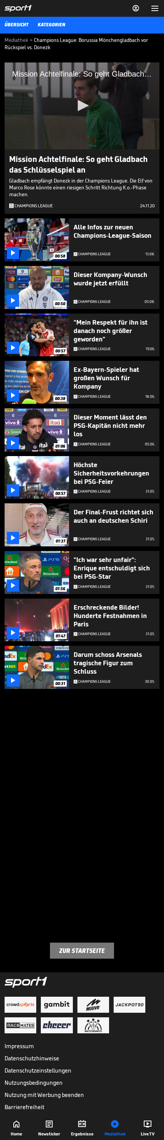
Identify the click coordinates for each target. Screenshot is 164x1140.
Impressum (19, 1046)
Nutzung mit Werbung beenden (44, 1094)
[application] (82, 105)
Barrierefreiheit (24, 1107)
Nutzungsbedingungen (34, 1082)
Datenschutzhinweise (32, 1058)
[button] (82, 105)
